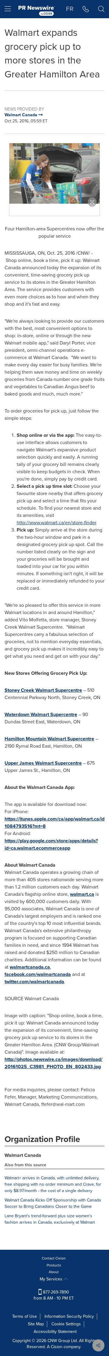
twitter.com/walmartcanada (34, 981)
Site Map (36, 1324)
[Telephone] (86, 9)
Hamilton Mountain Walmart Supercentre (49, 738)
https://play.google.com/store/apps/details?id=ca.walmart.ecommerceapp (51, 844)
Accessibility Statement (55, 1331)
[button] (54, 173)
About (54, 1272)
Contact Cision (54, 1258)
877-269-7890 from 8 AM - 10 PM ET (54, 1295)
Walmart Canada (23, 1155)
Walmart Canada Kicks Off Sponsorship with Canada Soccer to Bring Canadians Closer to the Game (53, 1203)
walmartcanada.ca (30, 966)
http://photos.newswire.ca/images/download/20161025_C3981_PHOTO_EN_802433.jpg (53, 1063)
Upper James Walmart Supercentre (43, 763)
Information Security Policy (69, 1316)
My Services (52, 1279)
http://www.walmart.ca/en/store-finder (56, 522)
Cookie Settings (66, 1324)
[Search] (101, 9)
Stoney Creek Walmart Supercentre (43, 690)
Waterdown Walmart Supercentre (41, 714)
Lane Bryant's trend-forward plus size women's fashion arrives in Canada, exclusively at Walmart (50, 1219)
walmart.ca (82, 894)
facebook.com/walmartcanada (38, 974)
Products (54, 1265)
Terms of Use (24, 1316)
